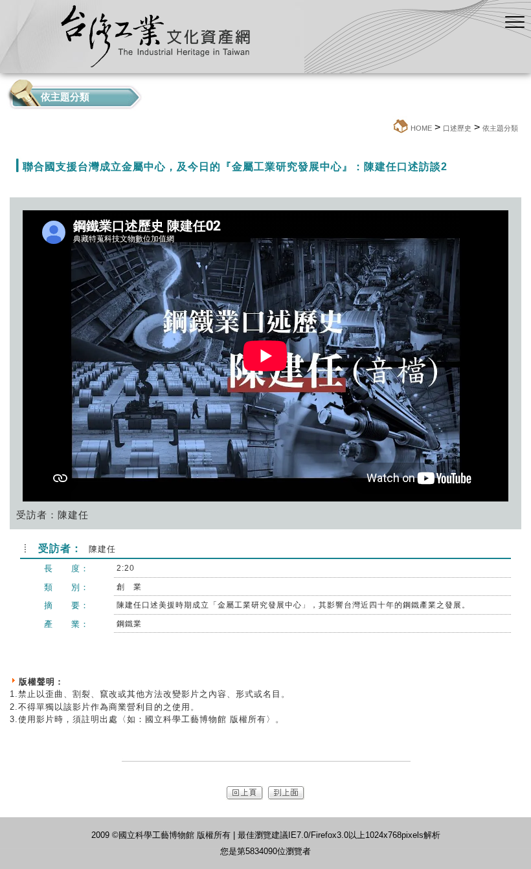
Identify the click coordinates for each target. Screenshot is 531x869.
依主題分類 (500, 128)
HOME (421, 128)
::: (388, 128)
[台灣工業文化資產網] (252, 69)
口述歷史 (457, 128)
